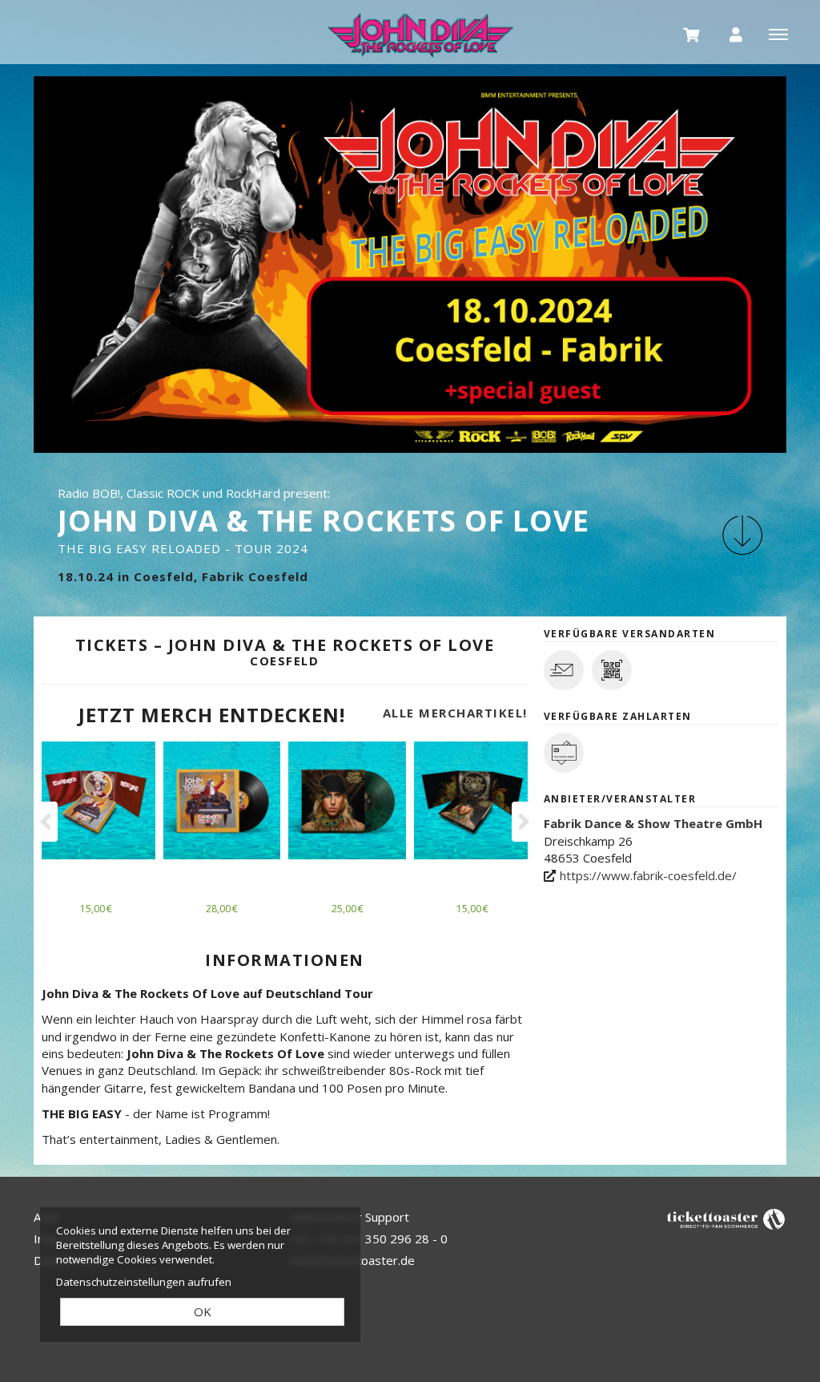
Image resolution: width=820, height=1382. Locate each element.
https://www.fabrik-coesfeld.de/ (648, 875)
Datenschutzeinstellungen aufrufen (143, 1282)
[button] (742, 535)
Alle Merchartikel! (455, 713)
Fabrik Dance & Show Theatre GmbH (653, 823)
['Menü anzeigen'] (778, 33)
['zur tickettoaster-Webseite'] (726, 1218)
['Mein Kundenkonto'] (736, 33)
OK (202, 1311)
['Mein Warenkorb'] (692, 33)
